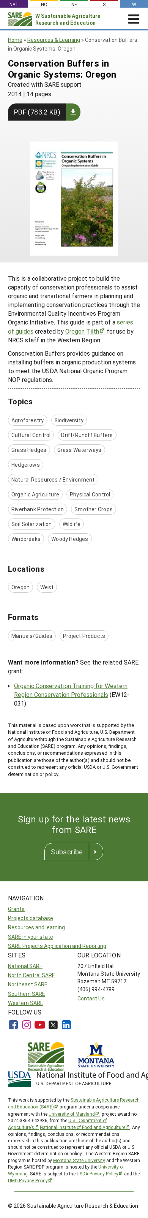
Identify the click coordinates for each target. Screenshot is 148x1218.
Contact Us (91, 998)
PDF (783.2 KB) (37, 111)
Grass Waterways (79, 449)
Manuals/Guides (31, 635)
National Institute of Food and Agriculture (82, 1127)
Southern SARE (26, 993)
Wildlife (72, 524)
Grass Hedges (29, 449)
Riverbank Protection (37, 509)
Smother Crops (93, 509)
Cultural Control (30, 435)
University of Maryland (72, 1114)
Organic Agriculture (35, 494)
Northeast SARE (27, 984)
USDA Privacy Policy (97, 1173)
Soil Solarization (31, 524)
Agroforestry (27, 420)
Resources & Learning (53, 39)
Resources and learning (36, 927)
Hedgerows (25, 464)
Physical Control (90, 494)
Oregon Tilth (82, 331)
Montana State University (79, 1160)
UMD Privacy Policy (28, 1180)
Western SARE (25, 1003)
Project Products (84, 635)
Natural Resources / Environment (53, 479)
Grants (16, 909)
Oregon (20, 587)
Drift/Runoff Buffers (87, 435)
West (47, 587)
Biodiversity (69, 420)
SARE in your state (30, 936)
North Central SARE (31, 975)
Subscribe (67, 851)
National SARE (25, 966)
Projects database (30, 918)
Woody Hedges (69, 538)
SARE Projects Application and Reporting (57, 945)
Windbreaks (26, 538)
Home (15, 39)
